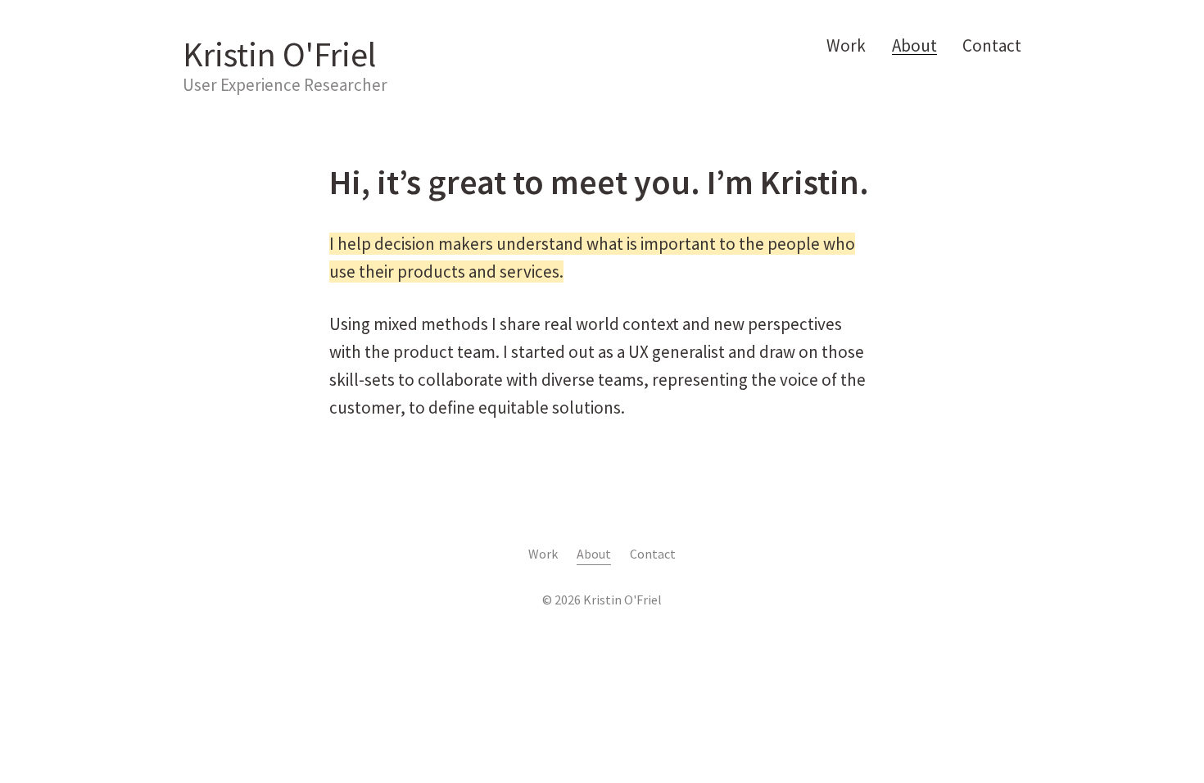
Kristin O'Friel (279, 54)
